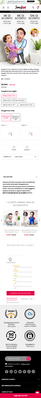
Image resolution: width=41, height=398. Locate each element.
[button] (3, 7)
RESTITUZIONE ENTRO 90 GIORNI (14, 193)
